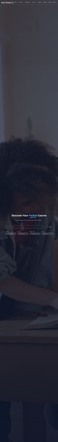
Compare (45, 2)
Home (15, 2)
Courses (39, 2)
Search (50, 226)
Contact (50, 2)
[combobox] (10, 234)
